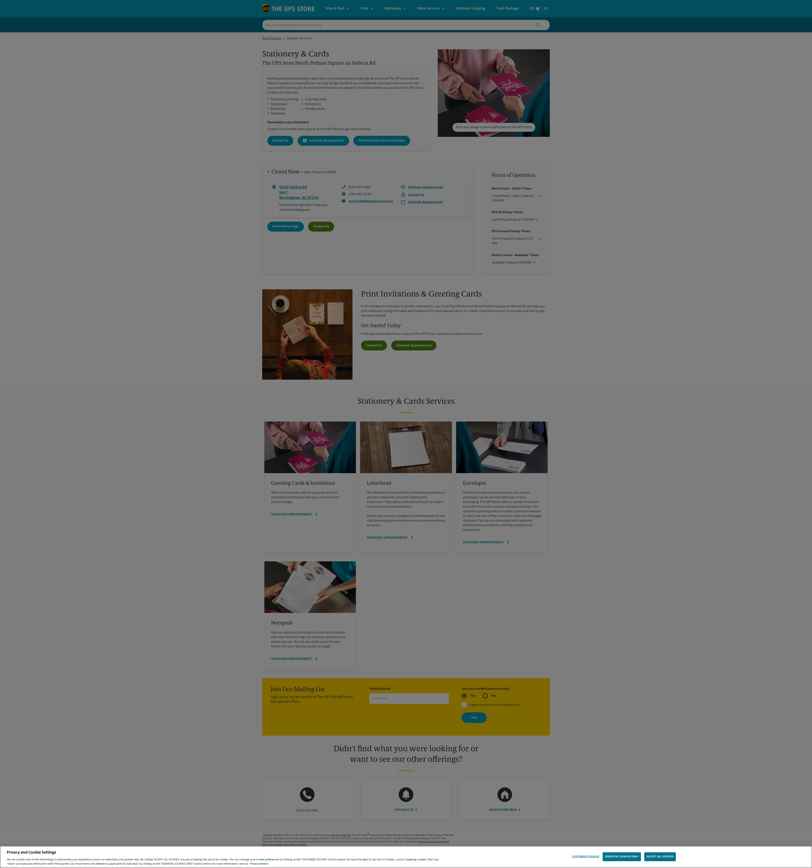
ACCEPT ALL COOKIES (660, 856)
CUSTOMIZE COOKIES (585, 856)
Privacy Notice (259, 863)
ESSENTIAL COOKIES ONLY (622, 856)
